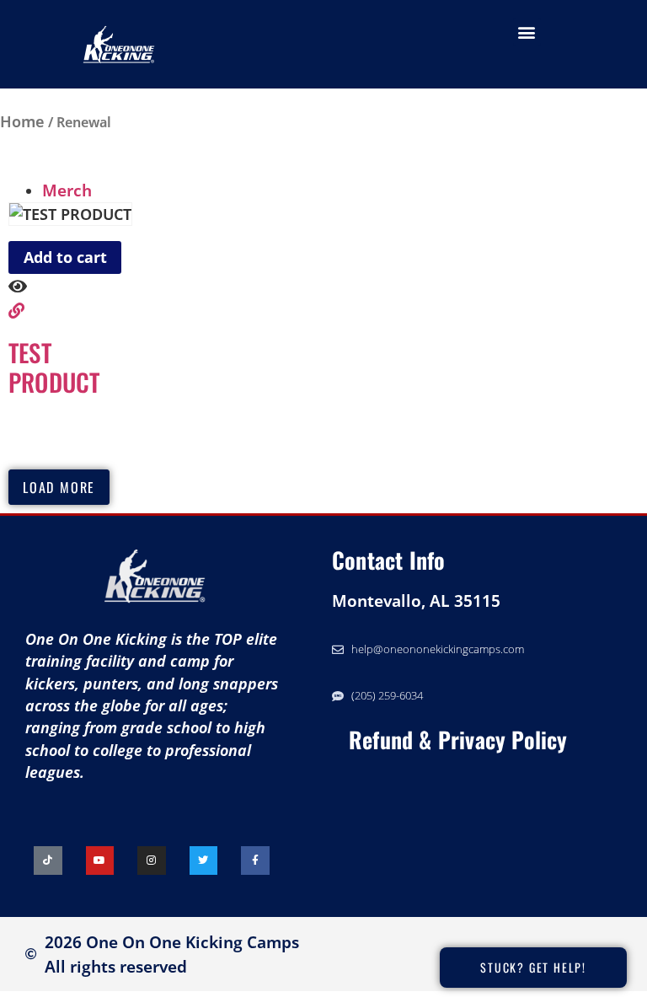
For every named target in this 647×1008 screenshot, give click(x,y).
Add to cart (65, 257)
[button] (527, 32)
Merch (67, 190)
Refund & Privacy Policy (458, 739)
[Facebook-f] (255, 860)
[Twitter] (204, 860)
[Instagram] (151, 860)
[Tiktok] (48, 860)
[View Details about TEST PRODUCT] (16, 310)
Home (22, 121)
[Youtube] (100, 860)
